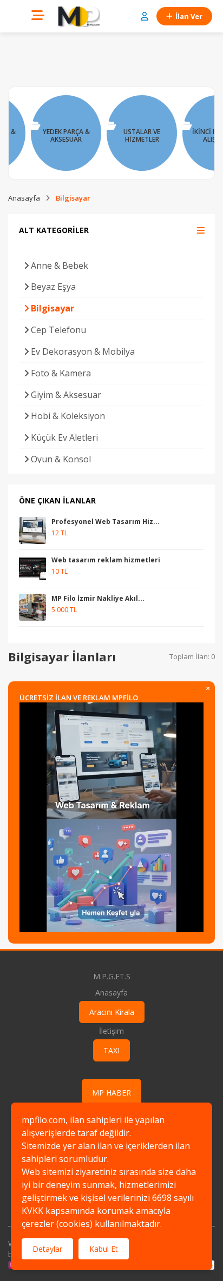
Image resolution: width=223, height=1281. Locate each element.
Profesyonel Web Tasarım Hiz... (105, 521)
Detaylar (47, 1249)
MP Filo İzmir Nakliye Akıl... (98, 598)
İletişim (111, 1031)
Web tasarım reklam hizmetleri (105, 560)
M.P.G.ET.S (111, 976)
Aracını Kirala (111, 1012)
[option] (66, 133)
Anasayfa (24, 198)
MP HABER (111, 1092)
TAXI (111, 1050)
